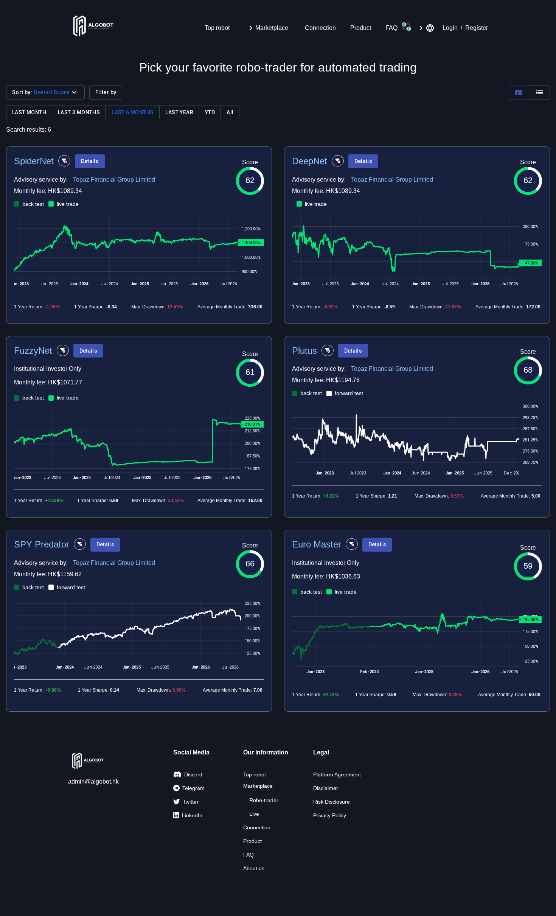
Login (450, 28)
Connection (320, 28)
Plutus (304, 350)
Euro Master (316, 544)
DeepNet (309, 161)
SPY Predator (41, 544)
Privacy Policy (329, 815)
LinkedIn (192, 815)
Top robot (217, 28)
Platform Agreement (337, 774)
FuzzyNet (33, 350)
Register (476, 28)
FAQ (391, 28)
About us (253, 868)
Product (360, 28)
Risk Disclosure (331, 802)
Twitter (191, 802)
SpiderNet (34, 161)
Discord (193, 774)
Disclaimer (325, 788)
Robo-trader (263, 800)
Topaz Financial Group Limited (114, 179)
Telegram (193, 788)
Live (254, 814)
